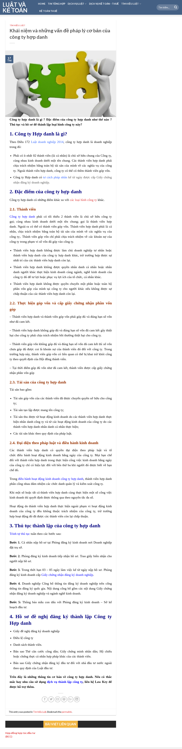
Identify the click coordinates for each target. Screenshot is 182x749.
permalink (67, 711)
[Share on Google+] (70, 699)
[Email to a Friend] (58, 699)
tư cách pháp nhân (55, 177)
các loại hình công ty (83, 200)
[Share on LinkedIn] (77, 699)
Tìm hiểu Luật (130, 3)
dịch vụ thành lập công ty (65, 682)
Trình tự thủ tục (20, 533)
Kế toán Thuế (48, 11)
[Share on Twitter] (51, 699)
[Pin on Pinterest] (64, 699)
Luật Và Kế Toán (15, 7)
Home (41, 3)
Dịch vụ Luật (76, 3)
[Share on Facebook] (45, 699)
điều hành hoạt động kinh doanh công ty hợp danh (50, 479)
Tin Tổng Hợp (56, 3)
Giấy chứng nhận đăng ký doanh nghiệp (67, 575)
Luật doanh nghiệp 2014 (47, 142)
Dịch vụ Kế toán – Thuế (104, 3)
